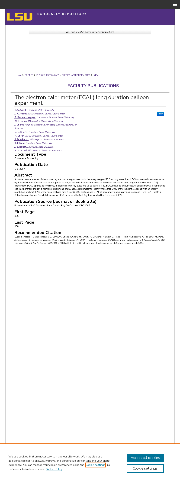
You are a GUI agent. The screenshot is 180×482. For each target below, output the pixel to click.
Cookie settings (95, 465)
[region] (90, 462)
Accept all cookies (145, 457)
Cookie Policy (54, 469)
